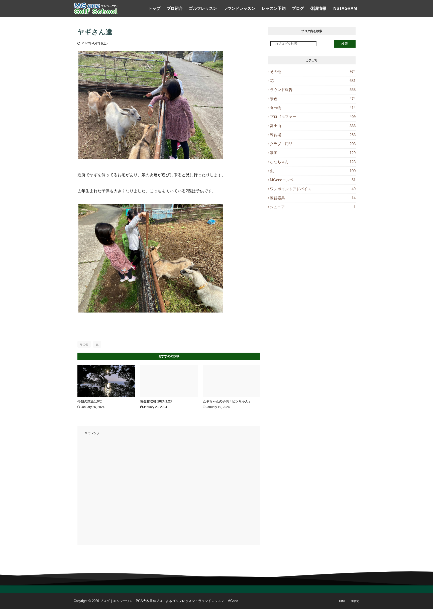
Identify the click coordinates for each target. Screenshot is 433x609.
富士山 (313, 126)
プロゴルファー (313, 117)
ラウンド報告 (313, 89)
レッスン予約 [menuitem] (274, 8)
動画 (313, 153)
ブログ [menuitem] (298, 8)
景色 (313, 98)
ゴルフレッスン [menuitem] (203, 8)
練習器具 (313, 198)
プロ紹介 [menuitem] (175, 8)
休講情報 (318, 8)
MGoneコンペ (313, 180)
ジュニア (313, 207)
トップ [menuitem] (154, 8)
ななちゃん (313, 162)
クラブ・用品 (313, 144)
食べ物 (313, 108)
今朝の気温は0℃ (89, 401)
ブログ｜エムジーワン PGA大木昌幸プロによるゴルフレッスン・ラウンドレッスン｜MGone (169, 601)
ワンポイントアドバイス (313, 189)
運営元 (355, 600)
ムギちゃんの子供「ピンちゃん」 (227, 401)
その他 (84, 344)
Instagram (345, 8)
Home (342, 600)
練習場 (313, 135)
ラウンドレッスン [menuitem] (239, 8)
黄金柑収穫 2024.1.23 (156, 401)
